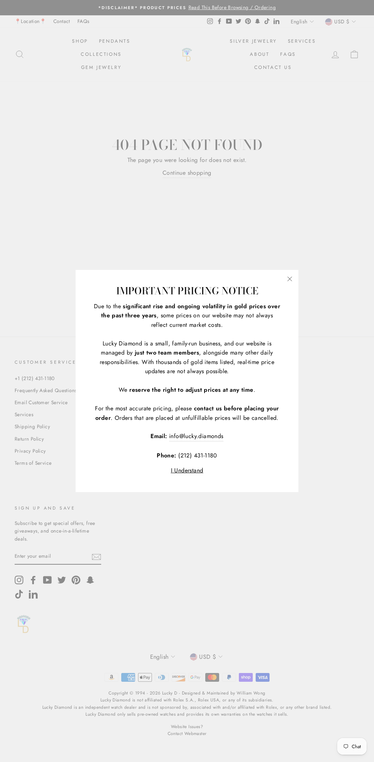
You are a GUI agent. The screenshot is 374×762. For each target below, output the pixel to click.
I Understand (187, 470)
